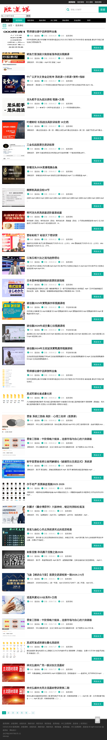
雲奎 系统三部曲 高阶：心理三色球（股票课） (52, 416)
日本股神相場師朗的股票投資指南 (45, 280)
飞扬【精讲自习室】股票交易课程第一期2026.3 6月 (55, 574)
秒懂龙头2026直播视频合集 (42, 167)
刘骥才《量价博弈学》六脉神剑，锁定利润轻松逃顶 (55, 506)
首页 (7, 20)
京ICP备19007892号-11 (12, 734)
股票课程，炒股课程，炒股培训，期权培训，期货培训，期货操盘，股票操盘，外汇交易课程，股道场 (40, 723)
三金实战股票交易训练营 (40, 144)
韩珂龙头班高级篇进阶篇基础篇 (44, 212)
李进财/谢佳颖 (71, 307)
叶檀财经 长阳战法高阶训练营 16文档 (48, 122)
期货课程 (80, 2)
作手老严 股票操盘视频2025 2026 (45, 484)
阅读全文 (97, 48)
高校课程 (65, 20)
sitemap (6, 736)
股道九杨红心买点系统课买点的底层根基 (49, 529)
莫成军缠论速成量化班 (39, 393)
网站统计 (13, 730)
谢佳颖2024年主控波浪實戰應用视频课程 (49, 348)
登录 (89, 20)
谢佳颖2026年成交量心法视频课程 (46, 325)
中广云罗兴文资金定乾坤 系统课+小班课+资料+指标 (56, 76)
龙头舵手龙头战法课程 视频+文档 (45, 99)
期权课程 (98, 2)
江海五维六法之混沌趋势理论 (43, 257)
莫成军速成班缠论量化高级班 (43, 642)
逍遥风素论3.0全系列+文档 (42, 597)
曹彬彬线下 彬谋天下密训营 (42, 235)
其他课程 (77, 20)
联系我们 (84, 723)
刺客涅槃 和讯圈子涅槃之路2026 (45, 552)
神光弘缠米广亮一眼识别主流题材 (45, 665)
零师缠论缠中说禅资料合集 (42, 31)
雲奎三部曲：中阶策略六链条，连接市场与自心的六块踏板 (59, 439)
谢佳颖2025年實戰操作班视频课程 (46, 303)
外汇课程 (89, 2)
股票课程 (72, 2)
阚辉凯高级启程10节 (38, 190)
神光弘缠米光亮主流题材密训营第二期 (48, 687)
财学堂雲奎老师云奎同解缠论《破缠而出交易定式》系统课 (59, 461)
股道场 (37, 36)
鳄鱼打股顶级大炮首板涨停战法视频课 (48, 54)
